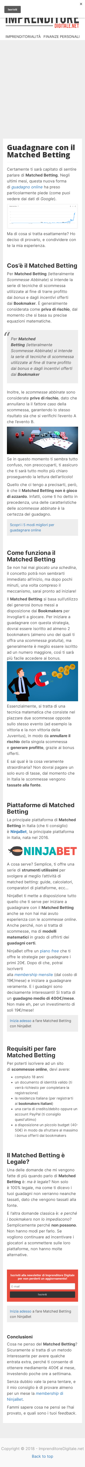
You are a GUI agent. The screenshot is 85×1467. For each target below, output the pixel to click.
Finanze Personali (61, 37)
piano (49, 951)
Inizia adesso (20, 1021)
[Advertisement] (42, 86)
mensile (33, 974)
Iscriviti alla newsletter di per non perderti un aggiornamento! (42, 1276)
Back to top (42, 1456)
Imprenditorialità (23, 37)
